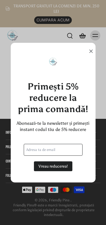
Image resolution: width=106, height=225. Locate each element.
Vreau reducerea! (53, 166)
